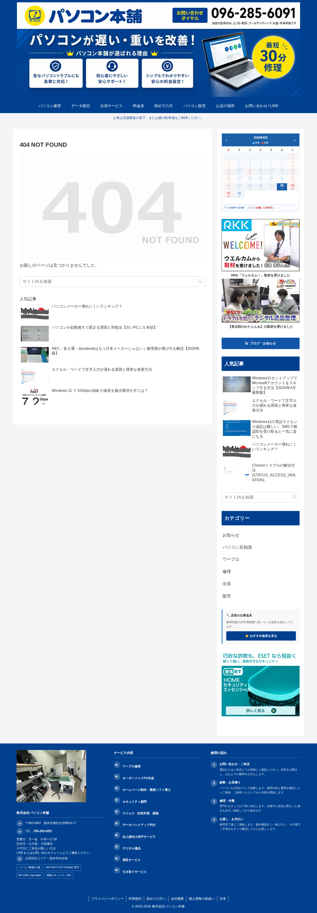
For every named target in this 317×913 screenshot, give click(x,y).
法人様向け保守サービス (139, 836)
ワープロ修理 (132, 766)
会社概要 (177, 898)
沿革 (223, 898)
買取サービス (132, 860)
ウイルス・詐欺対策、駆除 (141, 813)
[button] (200, 281)
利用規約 (135, 898)
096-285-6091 (43, 831)
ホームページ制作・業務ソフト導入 (147, 790)
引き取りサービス (135, 872)
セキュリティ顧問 (135, 801)
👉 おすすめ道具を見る (261, 636)
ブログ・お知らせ (263, 343)
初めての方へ (156, 898)
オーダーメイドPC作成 (138, 778)
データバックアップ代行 (139, 825)
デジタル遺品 (132, 848)
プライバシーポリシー (107, 898)
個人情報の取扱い (202, 898)
